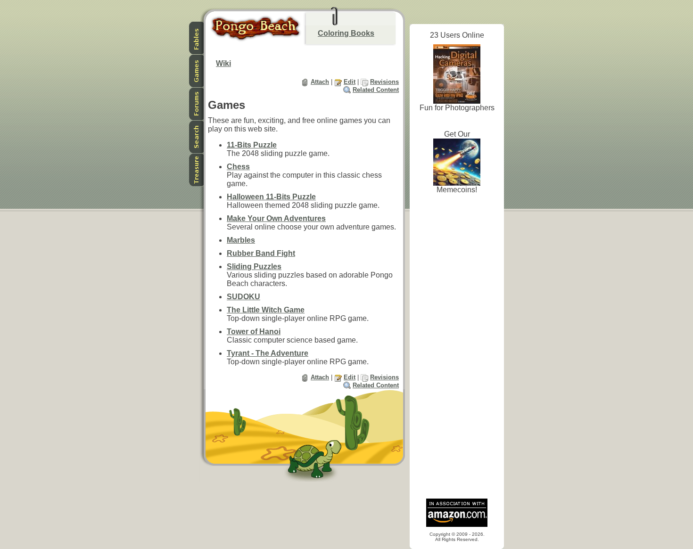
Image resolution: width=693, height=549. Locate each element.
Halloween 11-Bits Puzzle (271, 197)
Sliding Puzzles (254, 266)
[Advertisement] (457, 348)
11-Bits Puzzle (252, 145)
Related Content (376, 89)
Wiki (223, 63)
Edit (349, 81)
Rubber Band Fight (261, 253)
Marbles (241, 240)
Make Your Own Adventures (276, 218)
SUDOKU (243, 297)
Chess (238, 167)
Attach (320, 81)
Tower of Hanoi (253, 332)
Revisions (384, 81)
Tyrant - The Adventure (267, 353)
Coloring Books (346, 33)
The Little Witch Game (266, 310)
